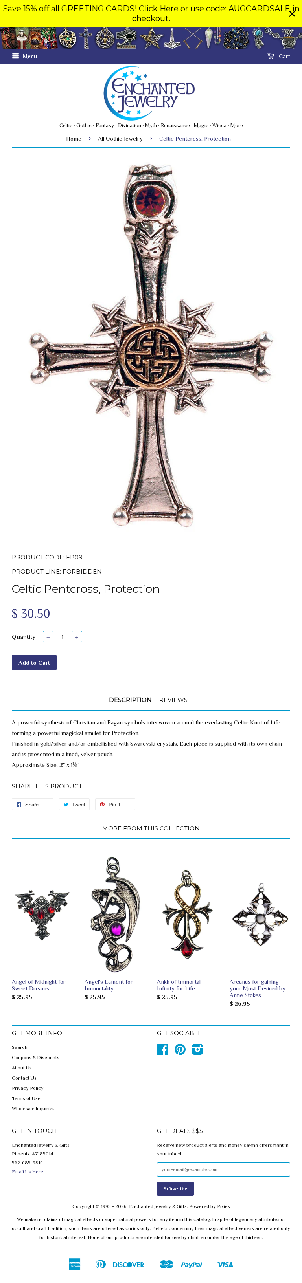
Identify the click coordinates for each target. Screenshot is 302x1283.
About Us (22, 1067)
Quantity (23, 636)
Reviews (173, 700)
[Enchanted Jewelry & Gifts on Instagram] (198, 1052)
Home (73, 138)
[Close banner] (292, 14)
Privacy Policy (28, 1088)
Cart (283, 56)
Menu (29, 56)
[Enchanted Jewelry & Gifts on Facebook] (163, 1052)
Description (130, 700)
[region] (151, 13)
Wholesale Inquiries (33, 1108)
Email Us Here (27, 1172)
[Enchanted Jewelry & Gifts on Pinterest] (180, 1052)
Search (20, 1047)
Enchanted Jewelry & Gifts (158, 1206)
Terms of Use (26, 1098)
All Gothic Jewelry (120, 138)
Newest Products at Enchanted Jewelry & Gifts (151, 38)
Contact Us (24, 1078)
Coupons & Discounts (35, 1057)
